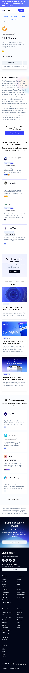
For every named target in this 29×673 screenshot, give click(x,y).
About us (19, 612)
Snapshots (20, 600)
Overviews (5, 620)
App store (4, 622)
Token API (4, 597)
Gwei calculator (21, 592)
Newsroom (20, 620)
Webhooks (5, 589)
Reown (25, 513)
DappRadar (21, 513)
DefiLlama (16, 513)
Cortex (4, 579)
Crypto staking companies (11, 19)
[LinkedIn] (6, 560)
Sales (3, 649)
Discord (4, 657)
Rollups (4, 584)
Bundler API (5, 600)
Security (19, 625)
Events (4, 625)
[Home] (6, 10)
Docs (18, 584)
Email (3, 654)
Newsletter (5, 627)
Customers (20, 617)
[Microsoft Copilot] (21, 664)
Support (19, 587)
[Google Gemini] (16, 664)
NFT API (4, 587)
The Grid (22, 511)
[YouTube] (10, 560)
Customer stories (6, 617)
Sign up (19, 579)
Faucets (19, 589)
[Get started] (14, 3)
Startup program (6, 630)
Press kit (19, 622)
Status (18, 582)
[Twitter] (3, 560)
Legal (18, 627)
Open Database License (8, 513)
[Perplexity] (18, 664)
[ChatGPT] (13, 664)
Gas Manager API (6, 602)
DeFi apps (22, 16)
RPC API (4, 582)
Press (3, 651)
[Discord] (14, 560)
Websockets (5, 592)
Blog (3, 615)
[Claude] (23, 664)
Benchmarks (20, 597)
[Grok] (26, 664)
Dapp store (5, 16)
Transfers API (5, 595)
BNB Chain (14, 16)
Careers (19, 615)
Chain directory (21, 595)
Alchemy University (7, 612)
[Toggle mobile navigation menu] (26, 10)
